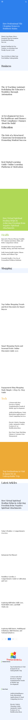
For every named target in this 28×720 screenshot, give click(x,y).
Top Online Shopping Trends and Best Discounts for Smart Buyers (13, 306)
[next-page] (16, 639)
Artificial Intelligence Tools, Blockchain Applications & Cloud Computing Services (17, 414)
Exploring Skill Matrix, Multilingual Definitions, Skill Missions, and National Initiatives (13, 631)
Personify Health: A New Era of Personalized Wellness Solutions (11, 259)
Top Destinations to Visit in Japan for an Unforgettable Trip (14, 473)
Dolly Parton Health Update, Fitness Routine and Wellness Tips (12, 253)
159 (13, 639)
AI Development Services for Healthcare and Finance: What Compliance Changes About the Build (13, 120)
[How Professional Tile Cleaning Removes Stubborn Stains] (14, 12)
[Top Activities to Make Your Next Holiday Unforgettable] (23, 59)
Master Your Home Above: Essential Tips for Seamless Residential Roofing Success (9, 39)
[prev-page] (2, 639)
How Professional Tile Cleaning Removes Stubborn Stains (12, 26)
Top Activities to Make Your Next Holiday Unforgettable (9, 57)
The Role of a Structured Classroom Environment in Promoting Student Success (13, 137)
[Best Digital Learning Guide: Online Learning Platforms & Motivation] (14, 177)
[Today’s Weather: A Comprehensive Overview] (14, 520)
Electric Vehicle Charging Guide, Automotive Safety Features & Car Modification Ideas (17, 425)
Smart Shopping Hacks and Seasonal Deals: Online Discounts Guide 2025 (12, 348)
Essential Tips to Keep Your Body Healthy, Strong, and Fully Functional (12, 247)
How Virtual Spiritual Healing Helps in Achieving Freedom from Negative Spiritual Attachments (14, 223)
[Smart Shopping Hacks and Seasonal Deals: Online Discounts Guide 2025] (14, 328)
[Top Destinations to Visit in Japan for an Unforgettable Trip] (14, 456)
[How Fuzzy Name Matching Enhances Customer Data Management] (5, 435)
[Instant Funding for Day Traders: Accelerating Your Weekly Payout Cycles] (23, 49)
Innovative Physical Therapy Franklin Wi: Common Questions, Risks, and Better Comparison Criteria (12, 241)
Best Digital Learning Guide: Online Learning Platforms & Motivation (12, 164)
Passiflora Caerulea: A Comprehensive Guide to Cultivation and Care (13, 579)
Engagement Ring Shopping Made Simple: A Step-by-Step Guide (13, 390)
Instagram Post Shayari (9, 555)
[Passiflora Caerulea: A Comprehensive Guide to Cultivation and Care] (14, 566)
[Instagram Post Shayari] (14, 544)
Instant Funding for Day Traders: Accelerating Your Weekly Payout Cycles (9, 48)
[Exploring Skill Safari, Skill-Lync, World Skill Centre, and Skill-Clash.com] (14, 592)
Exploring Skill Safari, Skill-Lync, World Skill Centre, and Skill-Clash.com (12, 605)
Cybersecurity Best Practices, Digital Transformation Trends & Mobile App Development (17, 405)
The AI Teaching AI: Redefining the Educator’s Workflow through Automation (13, 91)
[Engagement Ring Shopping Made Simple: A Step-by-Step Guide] (14, 370)
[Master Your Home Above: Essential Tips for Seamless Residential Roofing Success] (23, 39)
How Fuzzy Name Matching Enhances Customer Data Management (17, 434)
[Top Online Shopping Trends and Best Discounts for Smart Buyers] (14, 287)
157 (5, 639)
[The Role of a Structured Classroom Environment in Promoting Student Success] (14, 150)
